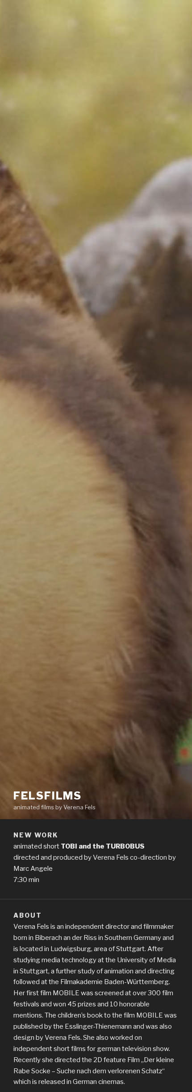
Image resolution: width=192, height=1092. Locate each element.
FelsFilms (47, 795)
